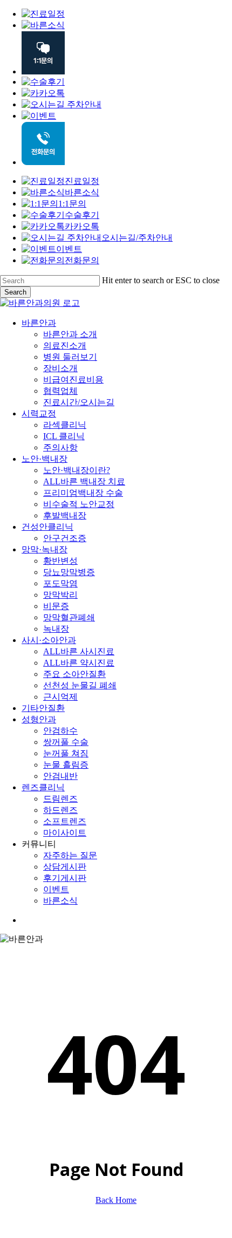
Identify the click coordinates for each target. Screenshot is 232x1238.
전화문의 (82, 260)
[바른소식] (43, 25)
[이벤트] (39, 115)
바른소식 (82, 192)
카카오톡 (82, 226)
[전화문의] (43, 162)
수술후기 (82, 215)
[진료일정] (43, 13)
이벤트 (69, 249)
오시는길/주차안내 (137, 237)
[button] (3, 1232)
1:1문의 (72, 203)
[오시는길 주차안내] (61, 104)
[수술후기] (43, 81)
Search (15, 292)
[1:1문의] (43, 71)
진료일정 (82, 181)
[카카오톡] (43, 93)
